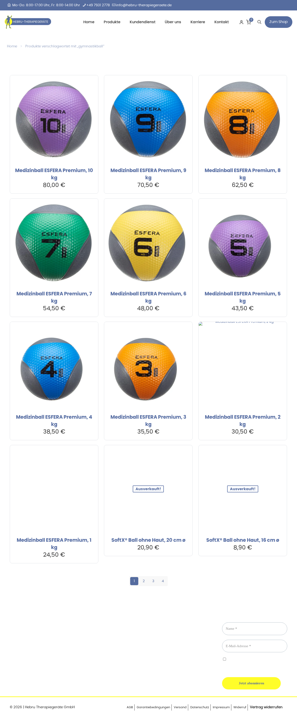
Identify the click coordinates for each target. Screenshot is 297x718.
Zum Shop (278, 22)
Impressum (221, 707)
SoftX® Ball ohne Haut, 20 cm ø (148, 540)
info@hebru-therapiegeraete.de (144, 5)
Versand (180, 707)
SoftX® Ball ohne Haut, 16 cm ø (242, 540)
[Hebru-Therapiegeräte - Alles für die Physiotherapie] (28, 22)
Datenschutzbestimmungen (243, 663)
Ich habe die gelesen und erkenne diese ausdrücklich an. (252, 663)
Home (12, 46)
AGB (130, 707)
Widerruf (239, 707)
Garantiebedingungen (153, 707)
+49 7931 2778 (98, 5)
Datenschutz (199, 707)
